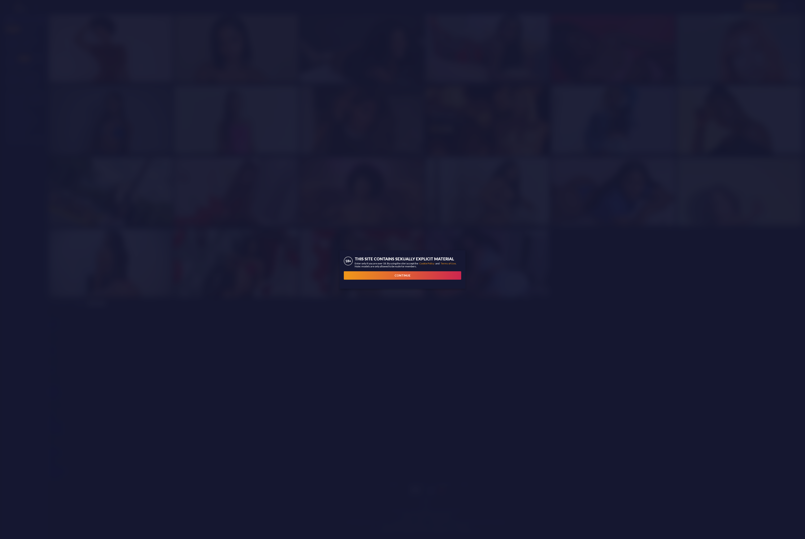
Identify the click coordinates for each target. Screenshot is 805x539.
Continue (402, 275)
